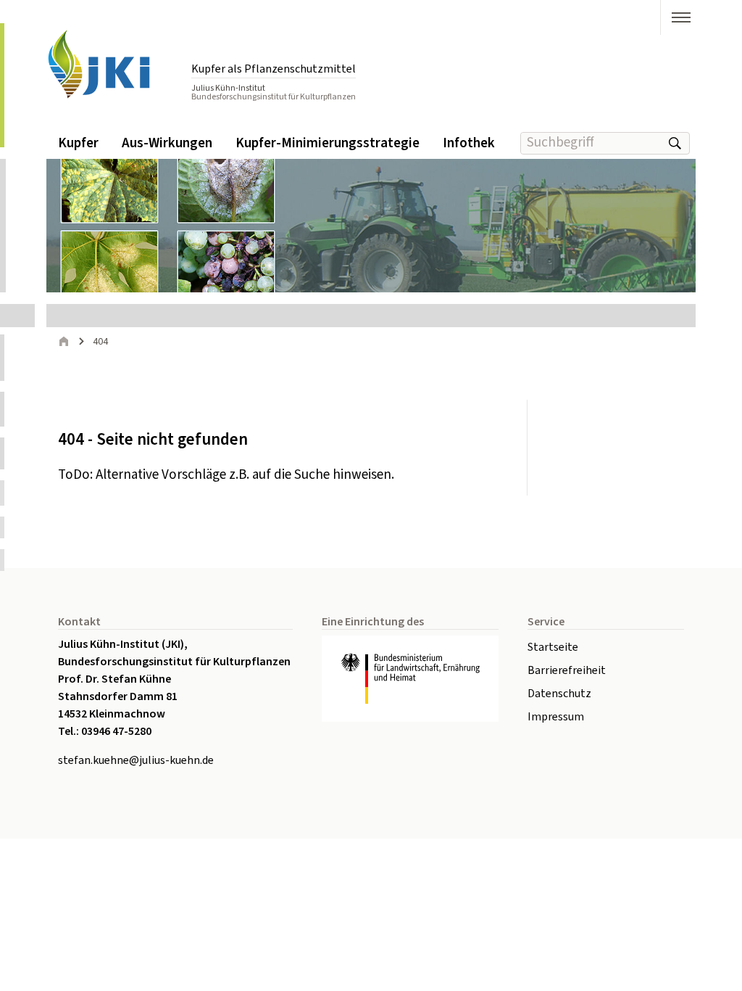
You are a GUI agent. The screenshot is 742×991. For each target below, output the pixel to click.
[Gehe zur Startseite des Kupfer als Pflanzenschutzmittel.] (111, 65)
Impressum (556, 717)
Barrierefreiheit (567, 670)
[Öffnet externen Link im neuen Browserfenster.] (410, 679)
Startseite (553, 647)
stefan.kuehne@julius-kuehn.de (136, 760)
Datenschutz (559, 694)
